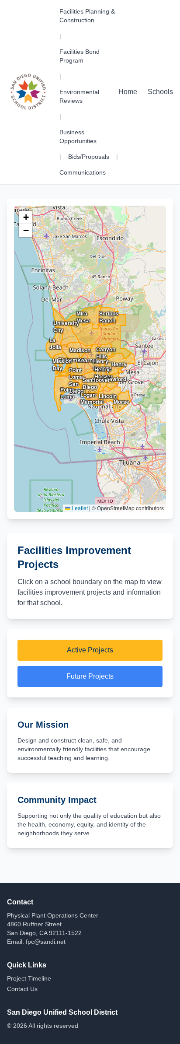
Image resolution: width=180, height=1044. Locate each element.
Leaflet (79, 507)
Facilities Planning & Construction (87, 16)
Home (127, 91)
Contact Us (22, 988)
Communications (82, 172)
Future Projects (90, 676)
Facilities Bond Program (79, 56)
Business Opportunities (78, 136)
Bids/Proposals (88, 156)
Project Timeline (29, 978)
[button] (25, 217)
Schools (160, 91)
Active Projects (90, 650)
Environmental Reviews (79, 96)
